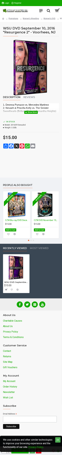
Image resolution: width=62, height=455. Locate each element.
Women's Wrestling (31, 18)
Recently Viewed (15, 248)
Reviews (29, 97)
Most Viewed (39, 248)
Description (11, 97)
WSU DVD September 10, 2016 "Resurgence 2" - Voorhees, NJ (16, 282)
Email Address (10, 414)
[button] (28, 240)
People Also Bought (18, 185)
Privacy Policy (35, 447)
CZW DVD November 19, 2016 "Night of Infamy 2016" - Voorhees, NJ (46, 220)
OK (58, 440)
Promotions (13, 18)
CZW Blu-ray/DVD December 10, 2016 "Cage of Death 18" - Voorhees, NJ (17, 220)
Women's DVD (49, 18)
